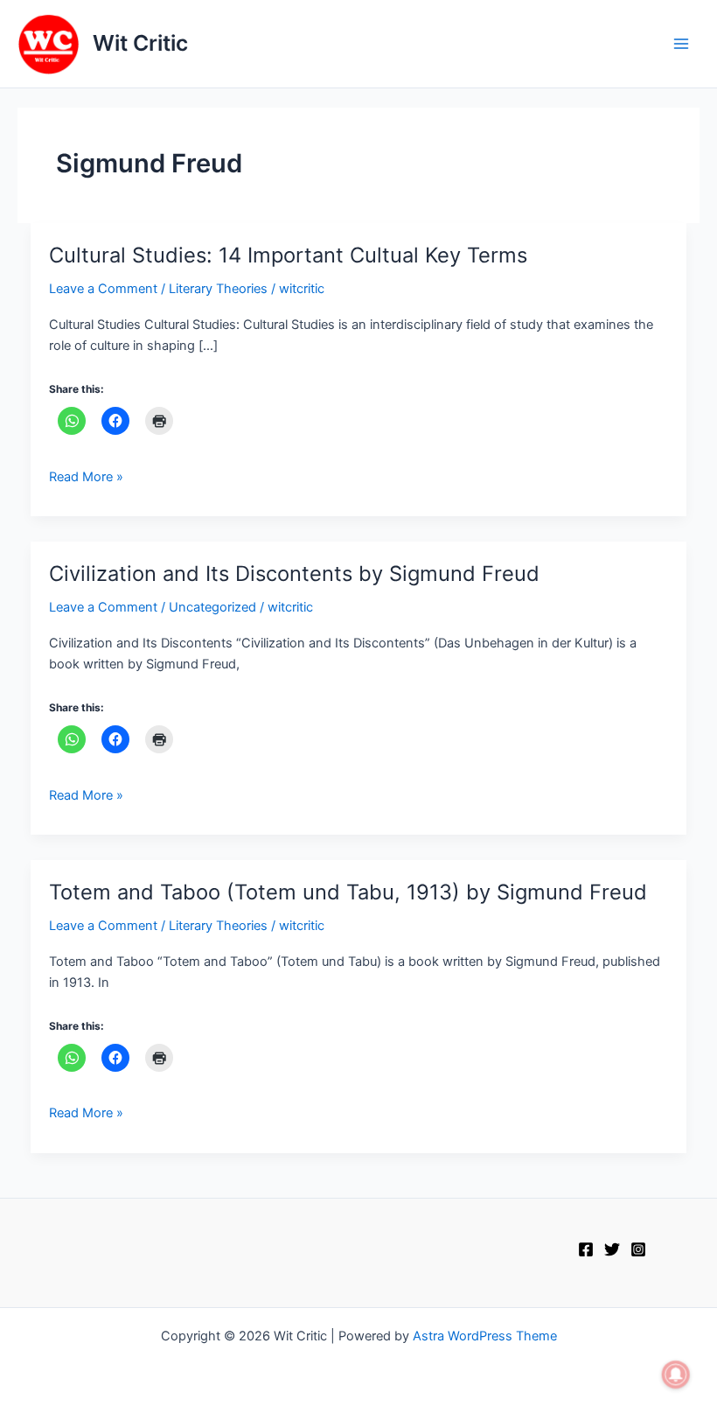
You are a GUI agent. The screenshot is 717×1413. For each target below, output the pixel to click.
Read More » (86, 475)
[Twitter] (612, 1249)
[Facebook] (586, 1249)
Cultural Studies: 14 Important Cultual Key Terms (288, 255)
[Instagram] (638, 1249)
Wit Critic (140, 43)
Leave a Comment (103, 289)
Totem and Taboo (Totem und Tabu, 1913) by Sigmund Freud (348, 892)
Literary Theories (218, 289)
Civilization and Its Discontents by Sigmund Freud (294, 573)
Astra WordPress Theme (485, 1336)
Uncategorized (212, 607)
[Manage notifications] (676, 1375)
